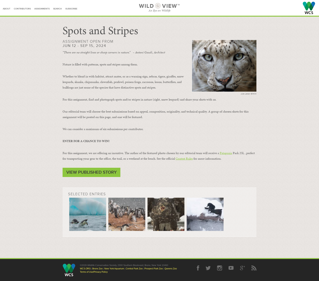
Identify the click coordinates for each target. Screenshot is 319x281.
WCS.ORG (85, 268)
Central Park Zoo (134, 268)
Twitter (208, 267)
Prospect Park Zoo (153, 268)
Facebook (198, 267)
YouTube (231, 267)
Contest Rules (184, 158)
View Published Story (91, 172)
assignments (42, 8)
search (57, 8)
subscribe (71, 8)
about (6, 8)
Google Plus (242, 267)
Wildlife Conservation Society (309, 7)
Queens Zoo (170, 268)
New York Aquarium (114, 268)
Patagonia (226, 153)
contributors (22, 8)
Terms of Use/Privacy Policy (94, 272)
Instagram (219, 267)
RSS (253, 267)
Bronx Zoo (97, 268)
